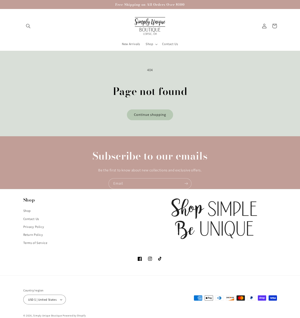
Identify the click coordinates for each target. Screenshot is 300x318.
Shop (27, 211)
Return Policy (33, 235)
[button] (28, 26)
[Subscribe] (186, 183)
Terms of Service (35, 242)
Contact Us (31, 218)
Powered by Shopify (74, 315)
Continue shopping (150, 114)
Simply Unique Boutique (48, 315)
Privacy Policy (33, 227)
